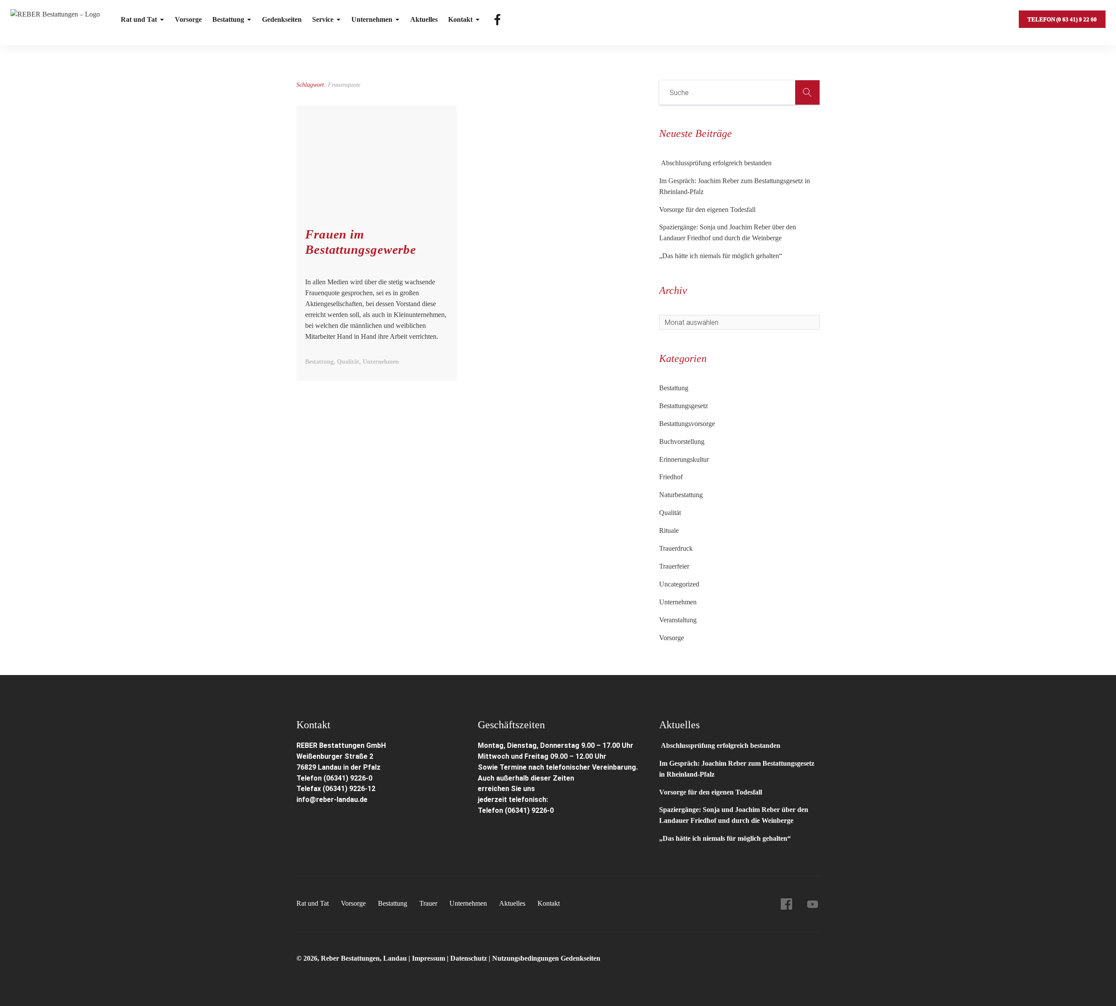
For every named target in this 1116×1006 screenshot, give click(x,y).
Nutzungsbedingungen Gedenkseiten (546, 958)
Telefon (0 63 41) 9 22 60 (1062, 19)
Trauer (428, 903)
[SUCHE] (807, 92)
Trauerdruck (676, 548)
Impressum (429, 958)
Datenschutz (468, 958)
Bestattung (228, 19)
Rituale (669, 530)
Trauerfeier (674, 566)
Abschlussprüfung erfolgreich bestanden (715, 163)
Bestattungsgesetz (683, 405)
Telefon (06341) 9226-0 (334, 778)
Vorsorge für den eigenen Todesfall (707, 209)
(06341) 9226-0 (529, 810)
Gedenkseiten (282, 19)
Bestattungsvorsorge (687, 423)
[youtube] (813, 904)
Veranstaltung (678, 620)
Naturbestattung (681, 494)
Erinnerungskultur (684, 459)
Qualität (670, 512)
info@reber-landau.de (331, 799)
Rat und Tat (139, 19)
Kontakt (460, 19)
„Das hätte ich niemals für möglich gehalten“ (720, 255)
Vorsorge (188, 19)
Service (322, 19)
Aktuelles (424, 19)
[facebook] (786, 904)
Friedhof (671, 477)
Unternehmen (371, 19)
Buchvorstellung (681, 441)
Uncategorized (679, 584)
